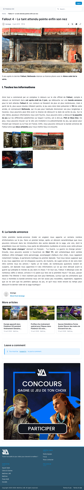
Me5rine (4, 476)
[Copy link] (80, 24)
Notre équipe (47, 454)
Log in (79, 3)
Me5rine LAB (6, 473)
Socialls (4, 482)
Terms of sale (77, 488)
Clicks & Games (7, 470)
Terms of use (67, 488)
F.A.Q (45, 457)
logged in (23, 351)
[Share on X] (72, 24)
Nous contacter (48, 459)
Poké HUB (5, 479)
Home (4, 13)
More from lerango (17, 296)
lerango (13, 293)
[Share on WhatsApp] (76, 24)
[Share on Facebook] (68, 24)
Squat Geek (6, 468)
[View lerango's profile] (6, 294)
